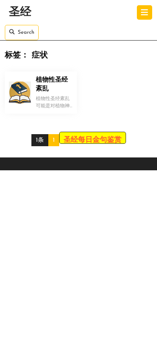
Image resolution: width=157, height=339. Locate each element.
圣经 (20, 12)
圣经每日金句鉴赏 (93, 140)
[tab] (144, 12)
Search (26, 32)
